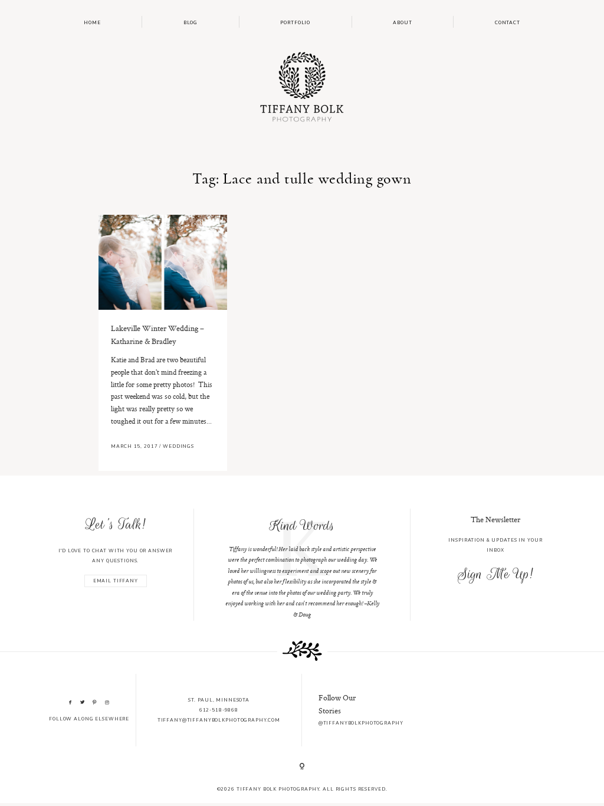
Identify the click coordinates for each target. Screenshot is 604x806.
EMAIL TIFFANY (115, 581)
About (402, 22)
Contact (507, 22)
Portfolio (295, 22)
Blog (190, 22)
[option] (302, 565)
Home (92, 22)
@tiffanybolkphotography (361, 723)
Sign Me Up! (495, 574)
